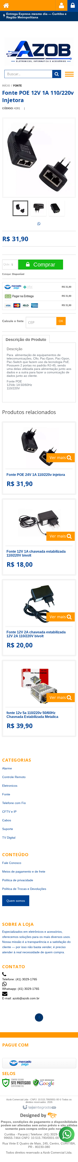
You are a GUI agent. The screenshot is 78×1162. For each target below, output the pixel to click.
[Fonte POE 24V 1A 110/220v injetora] (39, 458)
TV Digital (8, 837)
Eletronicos (9, 785)
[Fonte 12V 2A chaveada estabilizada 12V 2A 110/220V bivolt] (39, 618)
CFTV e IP (9, 811)
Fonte (17, 85)
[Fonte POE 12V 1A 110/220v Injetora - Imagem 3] (57, 208)
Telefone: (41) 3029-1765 (19, 979)
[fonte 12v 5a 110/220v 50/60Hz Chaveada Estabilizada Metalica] (39, 698)
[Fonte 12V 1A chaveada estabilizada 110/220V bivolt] (39, 537)
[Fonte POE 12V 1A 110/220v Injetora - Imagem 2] (38, 208)
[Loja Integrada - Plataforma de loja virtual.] (39, 1107)
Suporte (7, 829)
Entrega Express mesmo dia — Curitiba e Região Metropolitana (36, 15)
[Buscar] (56, 74)
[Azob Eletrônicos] (39, 51)
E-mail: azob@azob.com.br (20, 998)
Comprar (43, 264)
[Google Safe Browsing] (43, 1082)
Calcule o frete (13, 321)
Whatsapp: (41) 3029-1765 (20, 988)
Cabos (6, 820)
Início (6, 85)
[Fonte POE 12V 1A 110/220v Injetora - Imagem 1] (20, 208)
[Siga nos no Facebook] (39, 1017)
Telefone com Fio (14, 803)
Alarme (7, 768)
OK (61, 321)
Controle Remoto (14, 777)
